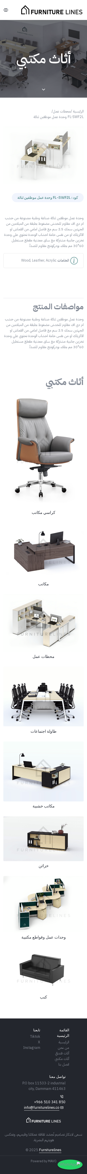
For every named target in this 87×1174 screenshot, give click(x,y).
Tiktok (35, 1036)
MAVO (52, 1161)
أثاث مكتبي (62, 1059)
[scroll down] (43, 89)
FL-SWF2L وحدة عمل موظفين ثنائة (58, 117)
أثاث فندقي (62, 1053)
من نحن (63, 1047)
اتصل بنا (63, 1064)
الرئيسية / (77, 111)
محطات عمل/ (61, 111)
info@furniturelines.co (41, 1107)
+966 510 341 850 (50, 1102)
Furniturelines (50, 1150)
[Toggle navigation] (5, 10)
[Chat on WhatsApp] (70, 1165)
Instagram (31, 1047)
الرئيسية (63, 1042)
